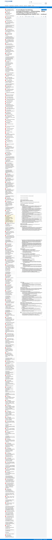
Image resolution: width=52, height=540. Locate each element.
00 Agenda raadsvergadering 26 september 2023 (8, 13)
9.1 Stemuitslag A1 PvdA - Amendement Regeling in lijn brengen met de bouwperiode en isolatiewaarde (9, 237)
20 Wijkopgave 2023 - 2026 (9, 142)
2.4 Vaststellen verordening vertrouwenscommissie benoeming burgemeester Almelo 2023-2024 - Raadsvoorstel (9, 63)
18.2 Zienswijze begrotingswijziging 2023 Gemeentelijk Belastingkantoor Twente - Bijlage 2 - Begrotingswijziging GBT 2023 (10, 389)
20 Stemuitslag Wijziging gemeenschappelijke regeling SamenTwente (10, 463)
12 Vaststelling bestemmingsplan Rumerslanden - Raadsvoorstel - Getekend (9, 276)
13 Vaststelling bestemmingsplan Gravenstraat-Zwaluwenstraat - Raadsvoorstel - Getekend (9, 301)
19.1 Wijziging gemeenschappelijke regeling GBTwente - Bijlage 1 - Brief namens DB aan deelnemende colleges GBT (10, 402)
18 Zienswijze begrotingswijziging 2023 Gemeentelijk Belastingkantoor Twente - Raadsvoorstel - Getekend (9, 377)
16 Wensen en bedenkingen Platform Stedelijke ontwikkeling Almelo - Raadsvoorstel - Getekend (9, 350)
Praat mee (25, 5)
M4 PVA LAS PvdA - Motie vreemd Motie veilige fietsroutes (9, 504)
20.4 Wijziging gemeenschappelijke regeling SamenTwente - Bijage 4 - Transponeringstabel (10, 459)
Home (10, 7)
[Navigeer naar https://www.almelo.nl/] (8, 3)
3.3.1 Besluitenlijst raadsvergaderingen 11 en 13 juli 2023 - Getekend (9, 81)
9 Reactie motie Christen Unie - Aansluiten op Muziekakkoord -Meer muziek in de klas (10, 117)
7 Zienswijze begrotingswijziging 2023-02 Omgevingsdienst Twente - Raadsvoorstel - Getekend (9, 175)
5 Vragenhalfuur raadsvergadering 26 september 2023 (8, 154)
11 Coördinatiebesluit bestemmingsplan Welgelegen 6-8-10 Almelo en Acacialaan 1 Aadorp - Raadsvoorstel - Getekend (10, 262)
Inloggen (44, 539)
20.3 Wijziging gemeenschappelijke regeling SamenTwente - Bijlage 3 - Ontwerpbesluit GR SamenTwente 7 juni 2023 (10, 455)
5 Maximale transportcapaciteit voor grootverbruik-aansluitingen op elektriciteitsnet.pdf (9, 105)
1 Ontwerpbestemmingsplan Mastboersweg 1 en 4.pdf (9, 95)
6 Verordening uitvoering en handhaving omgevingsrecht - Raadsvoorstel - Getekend (9, 160)
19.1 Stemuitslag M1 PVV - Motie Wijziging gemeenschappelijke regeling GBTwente (10, 433)
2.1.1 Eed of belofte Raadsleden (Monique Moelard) (8, 34)
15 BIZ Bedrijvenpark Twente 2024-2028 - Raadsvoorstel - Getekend (9, 325)
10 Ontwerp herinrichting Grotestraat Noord (10, 120)
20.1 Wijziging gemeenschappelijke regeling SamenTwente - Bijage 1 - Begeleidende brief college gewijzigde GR (10, 445)
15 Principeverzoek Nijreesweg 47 (8, 130)
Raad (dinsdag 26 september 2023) (20, 7)
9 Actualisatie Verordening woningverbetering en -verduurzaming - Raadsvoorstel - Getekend (9, 212)
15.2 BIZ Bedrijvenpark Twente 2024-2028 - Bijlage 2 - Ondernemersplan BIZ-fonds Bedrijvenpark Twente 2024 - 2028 (10, 335)
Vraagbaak (29, 5)
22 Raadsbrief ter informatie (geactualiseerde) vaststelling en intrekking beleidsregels (9, 147)
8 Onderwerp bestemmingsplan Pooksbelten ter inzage (8, 113)
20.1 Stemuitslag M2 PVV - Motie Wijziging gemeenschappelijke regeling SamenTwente (10, 473)
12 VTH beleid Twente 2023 (9, 124)
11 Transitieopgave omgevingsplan (8, 122)
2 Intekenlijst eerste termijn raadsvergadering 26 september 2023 (9, 22)
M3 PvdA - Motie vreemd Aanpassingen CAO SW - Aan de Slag (9, 497)
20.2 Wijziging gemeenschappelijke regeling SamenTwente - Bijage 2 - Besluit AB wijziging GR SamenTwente (10, 450)
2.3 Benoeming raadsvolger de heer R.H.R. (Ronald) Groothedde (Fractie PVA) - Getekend (9, 51)
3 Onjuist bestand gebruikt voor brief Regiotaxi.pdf (10, 100)
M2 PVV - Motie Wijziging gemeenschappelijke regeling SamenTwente (10, 469)
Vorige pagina (44, 9)
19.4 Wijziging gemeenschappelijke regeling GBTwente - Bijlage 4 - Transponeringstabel (10, 418)
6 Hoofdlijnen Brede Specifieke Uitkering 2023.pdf (9, 108)
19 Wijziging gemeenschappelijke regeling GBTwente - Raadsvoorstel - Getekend (10, 398)
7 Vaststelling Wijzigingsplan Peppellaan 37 (9, 110)
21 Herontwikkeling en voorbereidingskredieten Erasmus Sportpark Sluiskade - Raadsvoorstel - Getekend (9, 480)
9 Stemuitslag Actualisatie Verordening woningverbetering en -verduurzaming (10, 224)
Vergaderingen (11, 5)
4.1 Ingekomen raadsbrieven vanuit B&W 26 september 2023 (9, 87)
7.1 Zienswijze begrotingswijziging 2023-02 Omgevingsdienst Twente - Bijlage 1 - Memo (9, 179)
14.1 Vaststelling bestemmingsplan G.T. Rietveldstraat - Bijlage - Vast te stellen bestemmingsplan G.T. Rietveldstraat (9, 319)
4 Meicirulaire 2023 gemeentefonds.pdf (9, 102)
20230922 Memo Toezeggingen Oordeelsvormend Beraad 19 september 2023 (9, 527)
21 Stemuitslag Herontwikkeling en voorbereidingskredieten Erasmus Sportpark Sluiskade (9, 490)
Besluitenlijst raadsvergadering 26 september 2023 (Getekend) (9, 536)
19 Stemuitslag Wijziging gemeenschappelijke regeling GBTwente (10, 422)
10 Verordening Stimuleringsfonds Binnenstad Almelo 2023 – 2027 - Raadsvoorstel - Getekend (9, 246)
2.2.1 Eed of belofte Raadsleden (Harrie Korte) (9, 44)
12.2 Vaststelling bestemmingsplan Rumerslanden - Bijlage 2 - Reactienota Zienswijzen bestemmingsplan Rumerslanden (9, 287)
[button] (46, 3)
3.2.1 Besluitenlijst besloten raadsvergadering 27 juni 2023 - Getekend (9, 78)
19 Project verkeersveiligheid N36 (8, 140)
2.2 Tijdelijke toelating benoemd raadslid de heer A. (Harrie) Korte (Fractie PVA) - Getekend (9, 41)
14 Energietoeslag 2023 (10, 128)
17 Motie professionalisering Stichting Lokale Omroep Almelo (9, 134)
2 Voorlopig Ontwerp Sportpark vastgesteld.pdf (9, 97)
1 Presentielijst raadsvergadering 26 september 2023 (8, 18)
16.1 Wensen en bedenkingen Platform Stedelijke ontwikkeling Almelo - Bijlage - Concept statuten (9, 355)
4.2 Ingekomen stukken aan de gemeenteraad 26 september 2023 (9, 90)
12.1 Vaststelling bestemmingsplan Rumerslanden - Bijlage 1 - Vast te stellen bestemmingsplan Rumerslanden (9, 281)
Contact (33, 5)
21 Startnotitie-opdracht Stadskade (9, 144)
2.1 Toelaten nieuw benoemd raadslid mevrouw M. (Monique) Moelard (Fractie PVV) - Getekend (10, 30)
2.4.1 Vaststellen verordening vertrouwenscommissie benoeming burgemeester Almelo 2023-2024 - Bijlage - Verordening (9, 69)
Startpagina (6, 5)
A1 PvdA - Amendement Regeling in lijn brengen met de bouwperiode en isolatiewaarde (9, 233)
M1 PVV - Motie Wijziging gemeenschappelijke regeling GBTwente (10, 429)
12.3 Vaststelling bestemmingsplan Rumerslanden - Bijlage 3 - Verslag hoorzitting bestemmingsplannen (9, 292)
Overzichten (16, 5)
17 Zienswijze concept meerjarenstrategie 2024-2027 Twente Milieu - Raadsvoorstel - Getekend (9, 362)
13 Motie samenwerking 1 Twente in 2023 (9, 126)
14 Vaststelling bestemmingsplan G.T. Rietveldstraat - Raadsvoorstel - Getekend (10, 314)
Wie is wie (21, 5)
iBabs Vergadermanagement (38, 539)
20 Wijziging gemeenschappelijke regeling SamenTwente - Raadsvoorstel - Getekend (10, 440)
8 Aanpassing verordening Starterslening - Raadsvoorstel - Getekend (9, 199)
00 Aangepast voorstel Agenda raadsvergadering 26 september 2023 (9, 10)
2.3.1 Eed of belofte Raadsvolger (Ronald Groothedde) (8, 54)
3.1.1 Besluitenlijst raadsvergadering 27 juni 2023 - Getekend (10, 75)
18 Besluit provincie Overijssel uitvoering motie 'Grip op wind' (9, 137)
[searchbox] (37, 3)
